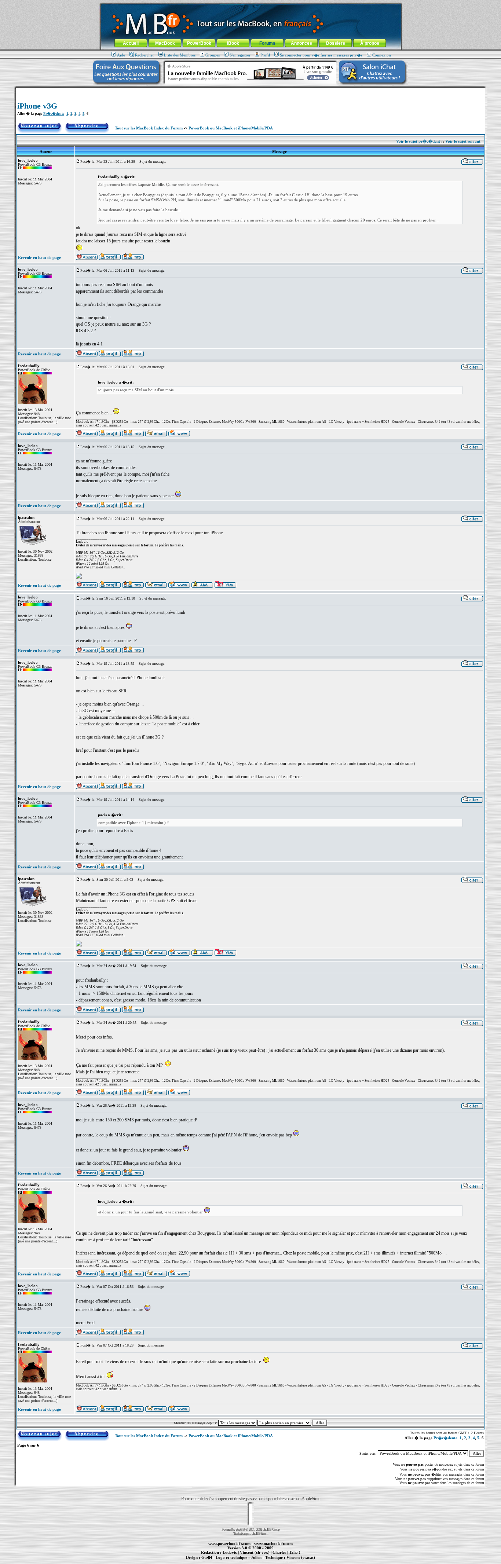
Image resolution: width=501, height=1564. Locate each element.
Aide (121, 55)
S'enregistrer (240, 55)
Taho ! (294, 1552)
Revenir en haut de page (39, 257)
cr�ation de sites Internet (298, 1561)
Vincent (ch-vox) (255, 1552)
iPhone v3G (37, 105)
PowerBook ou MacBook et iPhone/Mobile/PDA (231, 128)
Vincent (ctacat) (300, 1557)
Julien (256, 1557)
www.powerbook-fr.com (229, 1543)
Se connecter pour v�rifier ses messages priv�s (321, 55)
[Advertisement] (250, 90)
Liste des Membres (179, 55)
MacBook (165, 43)
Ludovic (230, 1552)
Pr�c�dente (53, 113)
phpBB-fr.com (260, 1533)
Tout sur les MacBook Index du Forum (149, 128)
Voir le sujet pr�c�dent (418, 141)
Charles (279, 1552)
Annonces (301, 43)
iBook (233, 43)
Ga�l (206, 1557)
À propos (369, 43)
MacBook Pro (224, 1561)
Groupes (212, 55)
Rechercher (144, 55)
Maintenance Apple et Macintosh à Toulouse (262, 1561)
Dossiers (335, 43)
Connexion (381, 55)
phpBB (240, 1529)
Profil (265, 55)
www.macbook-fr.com (273, 1543)
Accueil (131, 43)
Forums (267, 43)
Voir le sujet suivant (462, 141)
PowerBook (199, 43)
